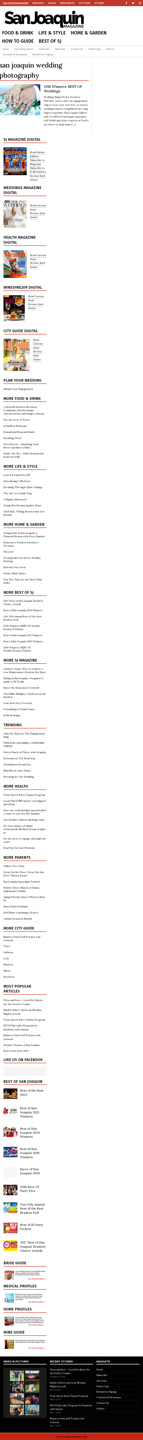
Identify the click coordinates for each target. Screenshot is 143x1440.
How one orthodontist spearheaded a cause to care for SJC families (24, 812)
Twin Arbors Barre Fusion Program (24, 794)
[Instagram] (140, 3)
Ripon (6, 970)
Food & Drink (17, 33)
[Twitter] (133, 3)
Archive (110, 49)
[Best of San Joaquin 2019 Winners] (10, 1155)
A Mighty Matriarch (15, 499)
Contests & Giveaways (15, 54)
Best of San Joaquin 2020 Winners (23, 641)
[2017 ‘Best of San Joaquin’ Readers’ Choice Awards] (10, 1248)
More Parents (17, 857)
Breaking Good (12, 438)
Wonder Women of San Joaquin (21, 1045)
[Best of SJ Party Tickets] (10, 1231)
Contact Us (77, 49)
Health (52, 3)
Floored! (8, 551)
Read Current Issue (38, 343)
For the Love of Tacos (16, 419)
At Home (99, 3)
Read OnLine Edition (37, 154)
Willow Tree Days (13, 866)
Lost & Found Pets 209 (16, 475)
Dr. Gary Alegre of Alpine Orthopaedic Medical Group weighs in (24, 829)
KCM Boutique (11, 715)
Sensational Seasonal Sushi (19, 432)
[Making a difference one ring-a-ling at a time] (17, 1410)
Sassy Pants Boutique (15, 906)
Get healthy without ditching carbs (23, 819)
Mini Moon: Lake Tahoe (17, 770)
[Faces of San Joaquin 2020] (10, 1175)
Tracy (6, 946)
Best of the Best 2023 (15, 1050)
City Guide (85, 3)
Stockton (8, 976)
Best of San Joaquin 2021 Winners (22, 635)
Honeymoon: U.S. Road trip (19, 758)
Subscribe (44, 49)
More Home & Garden (23, 524)
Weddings (38, 3)
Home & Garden (89, 33)
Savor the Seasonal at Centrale (21, 687)
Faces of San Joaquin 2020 (30, 1171)
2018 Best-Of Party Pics (29, 1189)
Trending (12, 725)
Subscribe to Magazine (37, 162)
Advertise (60, 49)
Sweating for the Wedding (18, 776)
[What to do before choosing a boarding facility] (32, 1387)
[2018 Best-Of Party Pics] (10, 1193)
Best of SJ (50, 41)
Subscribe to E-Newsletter (38, 169)
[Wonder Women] (17, 1387)
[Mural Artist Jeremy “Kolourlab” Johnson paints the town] (32, 1376)
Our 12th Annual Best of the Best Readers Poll (32, 1208)
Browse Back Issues (37, 355)
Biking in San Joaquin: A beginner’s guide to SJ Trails (23, 680)
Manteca (8, 964)
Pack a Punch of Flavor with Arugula (24, 752)
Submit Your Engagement (18, 389)
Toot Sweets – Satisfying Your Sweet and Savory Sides (21, 446)
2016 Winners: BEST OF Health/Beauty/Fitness (17, 649)
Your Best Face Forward (17, 703)
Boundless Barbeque (15, 425)
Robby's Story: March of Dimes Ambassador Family (21, 889)
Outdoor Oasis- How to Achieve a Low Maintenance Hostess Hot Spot (24, 670)
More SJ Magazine (20, 660)
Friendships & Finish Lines (19, 709)
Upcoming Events (23, 49)
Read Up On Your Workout (19, 847)
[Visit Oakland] (32, 1410)
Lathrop (8, 952)
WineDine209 (67, 3)
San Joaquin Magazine (15, 3)
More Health (15, 786)
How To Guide (18, 41)
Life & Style (52, 33)
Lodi (6, 958)
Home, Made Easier (14, 573)
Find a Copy (94, 49)
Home (6, 49)
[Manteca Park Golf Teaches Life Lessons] (17, 1376)
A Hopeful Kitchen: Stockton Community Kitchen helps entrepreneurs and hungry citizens (23, 410)
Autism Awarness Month (17, 918)
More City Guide (18, 928)
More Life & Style (20, 466)
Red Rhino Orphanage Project (21, 912)
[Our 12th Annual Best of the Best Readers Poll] (10, 1211)
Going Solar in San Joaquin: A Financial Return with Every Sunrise (24, 534)
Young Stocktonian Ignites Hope (22, 505)
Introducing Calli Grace (17, 481)
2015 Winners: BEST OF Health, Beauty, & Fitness (21, 627)
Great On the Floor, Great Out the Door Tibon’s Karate (23, 874)
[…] (73, 124)
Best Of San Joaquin (22, 1081)
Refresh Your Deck (14, 567)
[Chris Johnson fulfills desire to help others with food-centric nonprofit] (17, 1398)
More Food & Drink (22, 398)
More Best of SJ (18, 592)
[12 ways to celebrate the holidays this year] (32, 1398)
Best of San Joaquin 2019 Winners (22, 610)
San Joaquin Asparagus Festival (21, 881)
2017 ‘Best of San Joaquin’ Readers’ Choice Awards (33, 1246)
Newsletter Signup (42, 54)
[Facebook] (126, 3)
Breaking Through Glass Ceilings (22, 487)
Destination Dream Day (17, 764)
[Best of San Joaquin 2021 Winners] (10, 1114)
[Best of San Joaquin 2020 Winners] (10, 1135)
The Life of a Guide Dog (17, 493)
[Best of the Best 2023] (10, 1097)
